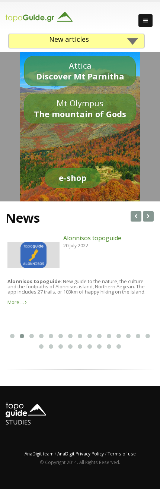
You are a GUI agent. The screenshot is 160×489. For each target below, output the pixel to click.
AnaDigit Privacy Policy (80, 454)
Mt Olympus (80, 108)
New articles (69, 39)
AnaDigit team (39, 454)
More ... (16, 302)
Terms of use (122, 454)
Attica (80, 71)
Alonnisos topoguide (92, 238)
